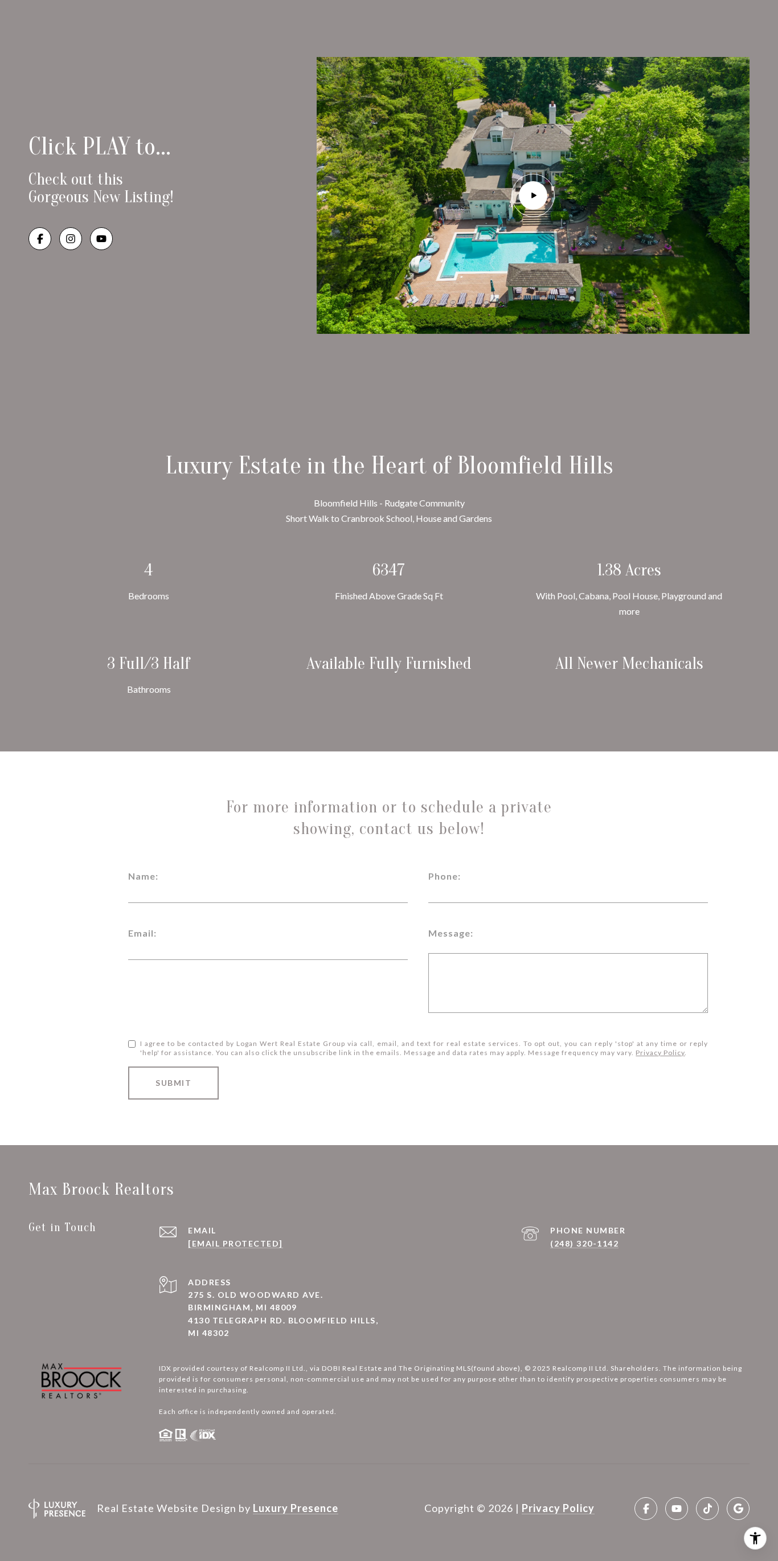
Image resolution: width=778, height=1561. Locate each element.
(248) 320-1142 (584, 1243)
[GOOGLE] (738, 1508)
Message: (450, 932)
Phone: (444, 876)
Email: (142, 932)
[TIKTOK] (707, 1508)
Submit (173, 1083)
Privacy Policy (660, 1052)
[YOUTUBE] (101, 238)
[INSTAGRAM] (70, 238)
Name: (143, 876)
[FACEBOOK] (39, 238)
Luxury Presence (295, 1508)
